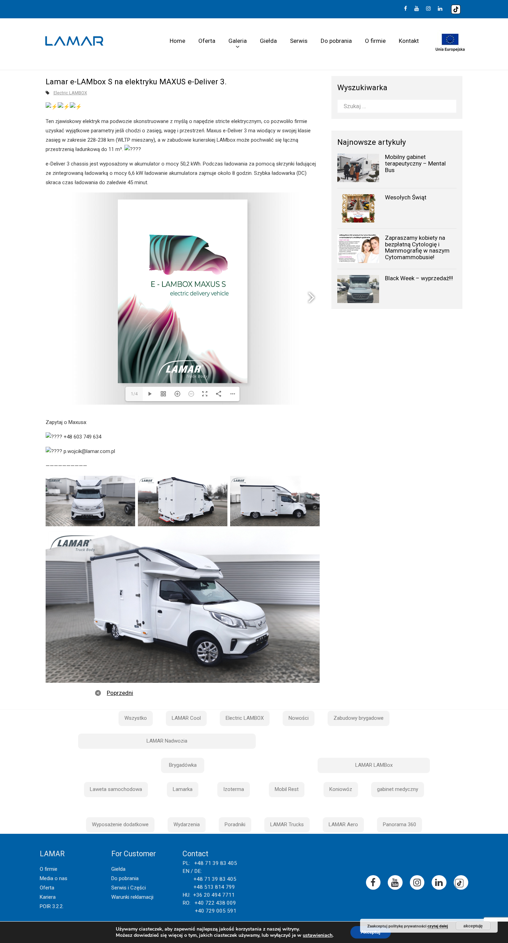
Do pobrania (336, 40)
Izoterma (233, 789)
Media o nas (53, 878)
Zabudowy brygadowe (358, 718)
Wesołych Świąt (405, 197)
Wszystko (135, 718)
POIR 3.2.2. (52, 906)
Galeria (237, 40)
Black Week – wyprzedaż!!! (419, 278)
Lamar (74, 41)
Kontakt (409, 40)
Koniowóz (340, 789)
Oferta (206, 40)
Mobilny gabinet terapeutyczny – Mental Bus (415, 163)
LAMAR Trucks (287, 824)
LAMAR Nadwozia (167, 741)
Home (177, 40)
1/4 (134, 394)
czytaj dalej (437, 925)
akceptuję (473, 926)
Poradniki (235, 824)
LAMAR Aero (343, 824)
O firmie (375, 40)
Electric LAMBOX (70, 92)
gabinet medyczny (397, 789)
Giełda (268, 40)
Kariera (48, 897)
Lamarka (182, 789)
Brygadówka (183, 765)
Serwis (299, 40)
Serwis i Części (128, 888)
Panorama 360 (399, 824)
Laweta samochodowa (116, 789)
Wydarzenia (186, 824)
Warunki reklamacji (132, 897)
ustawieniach (317, 935)
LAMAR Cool (186, 718)
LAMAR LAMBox (374, 765)
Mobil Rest (287, 789)
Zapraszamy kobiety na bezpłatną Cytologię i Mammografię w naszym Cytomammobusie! (417, 247)
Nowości (299, 718)
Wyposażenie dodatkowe (120, 824)
